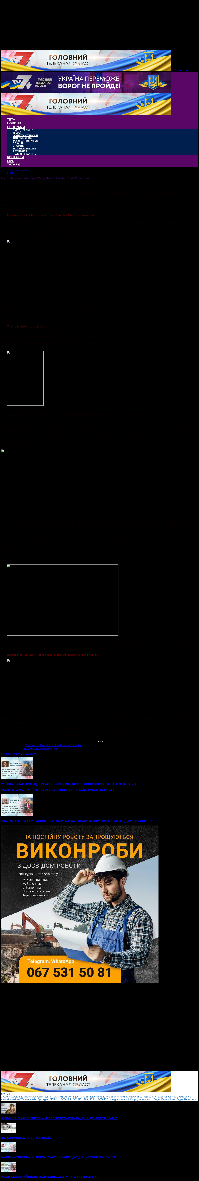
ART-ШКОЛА (20, 151)
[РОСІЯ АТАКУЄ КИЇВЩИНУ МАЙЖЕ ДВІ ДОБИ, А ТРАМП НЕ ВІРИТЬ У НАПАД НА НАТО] (8, 1171)
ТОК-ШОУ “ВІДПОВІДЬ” (26, 140)
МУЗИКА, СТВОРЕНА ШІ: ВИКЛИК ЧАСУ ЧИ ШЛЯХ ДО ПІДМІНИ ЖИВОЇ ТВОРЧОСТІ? (59, 1157)
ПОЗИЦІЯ (18, 143)
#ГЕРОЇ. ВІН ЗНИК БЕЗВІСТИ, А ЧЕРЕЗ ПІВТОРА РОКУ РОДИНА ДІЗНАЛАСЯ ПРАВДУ (59, 1118)
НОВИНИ (14, 123)
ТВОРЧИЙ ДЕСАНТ (24, 138)
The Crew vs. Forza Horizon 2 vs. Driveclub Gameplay (53, 745)
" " (97, 742)
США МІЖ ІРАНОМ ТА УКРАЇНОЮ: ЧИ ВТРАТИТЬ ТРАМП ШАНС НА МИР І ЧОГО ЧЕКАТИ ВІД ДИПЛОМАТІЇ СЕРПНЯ (79, 821)
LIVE (10, 161)
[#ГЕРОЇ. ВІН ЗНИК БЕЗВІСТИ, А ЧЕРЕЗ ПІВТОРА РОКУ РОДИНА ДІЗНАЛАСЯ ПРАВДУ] (8, 1112)
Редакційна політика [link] (164, 1099)
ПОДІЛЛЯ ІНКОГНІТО (24, 154)
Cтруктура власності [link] (118, 1099)
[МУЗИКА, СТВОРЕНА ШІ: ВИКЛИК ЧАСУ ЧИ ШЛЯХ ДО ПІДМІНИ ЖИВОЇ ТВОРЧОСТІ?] (8, 1151)
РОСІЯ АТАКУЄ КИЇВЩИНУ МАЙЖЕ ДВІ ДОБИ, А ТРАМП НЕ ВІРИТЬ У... (49, 1176)
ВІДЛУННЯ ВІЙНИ (23, 130)
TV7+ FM (13, 164)
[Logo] (86, 92)
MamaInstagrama (24, 148)
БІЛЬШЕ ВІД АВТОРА (26, 754)
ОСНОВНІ (11, 173)
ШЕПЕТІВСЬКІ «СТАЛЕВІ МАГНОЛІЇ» (26, 1137)
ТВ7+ (11, 119)
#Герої (17, 133)
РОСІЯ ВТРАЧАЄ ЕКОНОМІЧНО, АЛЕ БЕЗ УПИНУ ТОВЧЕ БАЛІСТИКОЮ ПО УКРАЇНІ (58, 789)
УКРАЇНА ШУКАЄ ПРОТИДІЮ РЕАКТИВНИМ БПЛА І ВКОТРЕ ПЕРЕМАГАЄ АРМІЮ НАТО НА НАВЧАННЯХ (73, 784)
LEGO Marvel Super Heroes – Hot (40, 749)
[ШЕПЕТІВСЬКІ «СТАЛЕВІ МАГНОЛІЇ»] (8, 1132)
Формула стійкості (25, 135)
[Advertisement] (88, 1027)
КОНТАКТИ (15, 157)
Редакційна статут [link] (187, 1099)
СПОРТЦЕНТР (21, 146)
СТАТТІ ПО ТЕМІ (8, 754)
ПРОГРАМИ (16, 127)
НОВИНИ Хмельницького (18, 170)
